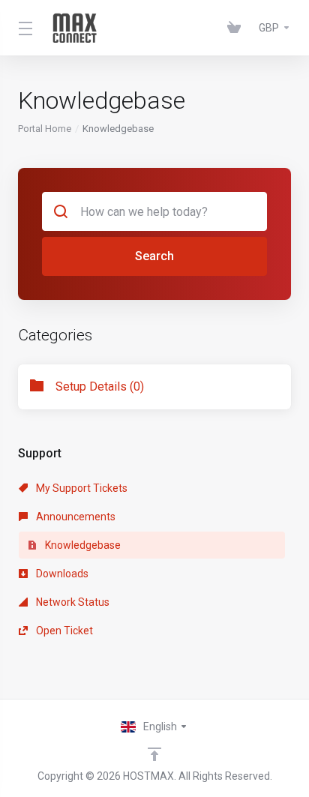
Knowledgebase (82, 545)
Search (154, 256)
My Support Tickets (81, 488)
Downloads (61, 574)
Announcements (75, 517)
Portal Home (44, 128)
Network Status (72, 602)
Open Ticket (63, 631)
